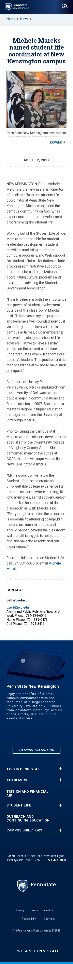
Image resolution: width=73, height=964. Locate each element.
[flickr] (47, 735)
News (24, 19)
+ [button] (60, 769)
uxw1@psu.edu (17, 607)
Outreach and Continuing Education (27, 818)
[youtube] (57, 735)
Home (10, 19)
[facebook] (26, 735)
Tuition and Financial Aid (27, 793)
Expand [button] (56, 142)
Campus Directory (24, 830)
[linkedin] (15, 735)
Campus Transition (36, 750)
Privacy (20, 910)
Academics (16, 780)
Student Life (18, 805)
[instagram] (36, 735)
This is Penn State (24, 769)
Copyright (49, 918)
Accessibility (29, 918)
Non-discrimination (43, 910)
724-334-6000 (56, 860)
